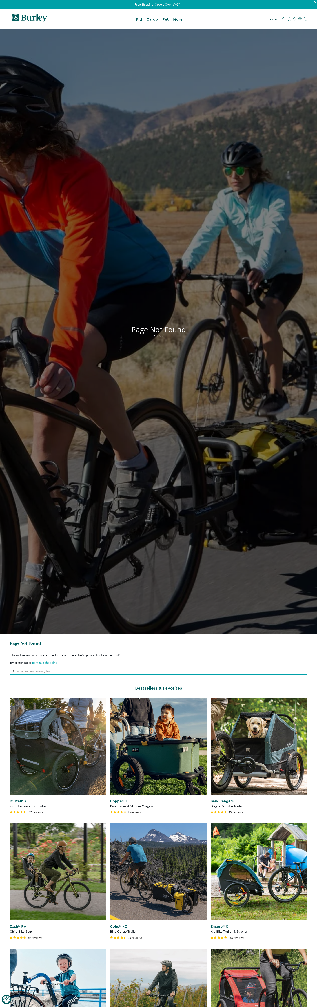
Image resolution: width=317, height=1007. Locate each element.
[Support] (289, 19)
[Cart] (305, 19)
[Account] (300, 19)
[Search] (284, 19)
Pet (166, 19)
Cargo (152, 19)
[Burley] (30, 19)
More (178, 19)
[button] (274, 19)
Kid (139, 19)
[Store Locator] (294, 19)
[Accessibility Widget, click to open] (6, 999)
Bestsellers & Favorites (158, 688)
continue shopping (44, 662)
